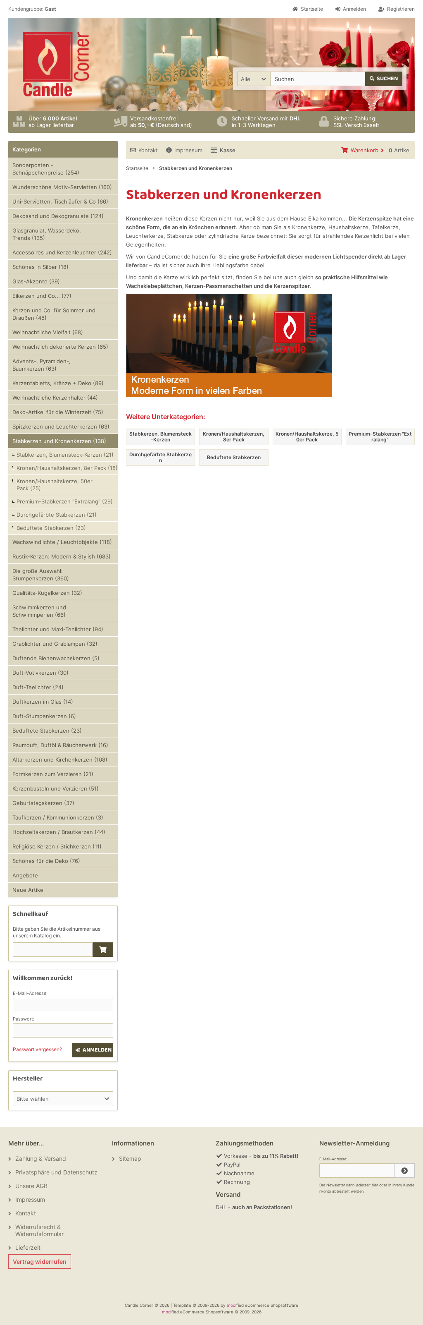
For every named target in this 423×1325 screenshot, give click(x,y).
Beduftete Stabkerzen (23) (51, 528)
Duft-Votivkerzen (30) (40, 672)
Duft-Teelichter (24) (38, 687)
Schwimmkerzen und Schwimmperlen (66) (39, 611)
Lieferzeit (27, 1247)
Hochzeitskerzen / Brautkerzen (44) (58, 832)
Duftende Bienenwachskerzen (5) (56, 658)
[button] (253, 79)
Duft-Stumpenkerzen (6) (44, 716)
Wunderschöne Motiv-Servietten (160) (62, 187)
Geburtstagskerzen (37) (43, 803)
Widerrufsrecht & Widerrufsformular (39, 1230)
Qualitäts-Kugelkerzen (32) (47, 592)
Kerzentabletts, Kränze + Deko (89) (58, 383)
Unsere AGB (31, 1185)
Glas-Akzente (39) (36, 281)
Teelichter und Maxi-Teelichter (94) (57, 629)
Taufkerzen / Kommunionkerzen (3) (57, 817)
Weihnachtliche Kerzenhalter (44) (55, 397)
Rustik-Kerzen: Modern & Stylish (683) (61, 556)
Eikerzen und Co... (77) (41, 295)
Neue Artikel (28, 890)
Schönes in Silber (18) (40, 267)
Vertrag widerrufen (40, 1261)
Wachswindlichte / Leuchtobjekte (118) (62, 542)
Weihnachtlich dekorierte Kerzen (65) (60, 346)
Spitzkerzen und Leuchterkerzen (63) (60, 426)
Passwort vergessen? (37, 1049)
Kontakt (148, 150)
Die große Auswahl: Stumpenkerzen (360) (40, 575)
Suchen (384, 79)
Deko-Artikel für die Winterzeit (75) (57, 412)
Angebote (25, 875)
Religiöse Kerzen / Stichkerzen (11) (57, 846)
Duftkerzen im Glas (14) (42, 701)
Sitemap (130, 1158)
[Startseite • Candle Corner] (56, 64)
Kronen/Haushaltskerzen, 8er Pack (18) (67, 468)
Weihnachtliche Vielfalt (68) (47, 332)
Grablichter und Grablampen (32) (54, 643)
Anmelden (92, 1050)
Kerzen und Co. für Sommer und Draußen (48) (53, 314)
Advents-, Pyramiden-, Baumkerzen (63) (41, 365)
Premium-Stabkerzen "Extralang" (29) (65, 501)
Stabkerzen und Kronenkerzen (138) (59, 441)
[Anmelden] (404, 1170)
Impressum (188, 150)
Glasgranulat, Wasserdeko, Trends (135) (46, 234)
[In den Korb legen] (103, 949)
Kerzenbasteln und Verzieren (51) (55, 788)
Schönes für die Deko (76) (46, 861)
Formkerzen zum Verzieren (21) (52, 774)
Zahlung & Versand (40, 1158)
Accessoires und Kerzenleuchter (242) (62, 252)
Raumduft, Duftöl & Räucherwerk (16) (60, 745)
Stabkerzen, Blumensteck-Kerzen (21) (65, 454)
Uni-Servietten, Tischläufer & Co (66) (60, 201)
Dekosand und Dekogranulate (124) (58, 216)
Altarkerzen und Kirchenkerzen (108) (59, 759)
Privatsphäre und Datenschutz (56, 1172)
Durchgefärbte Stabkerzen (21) (57, 514)
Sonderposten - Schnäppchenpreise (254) (45, 169)
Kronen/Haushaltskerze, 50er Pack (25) (55, 484)
